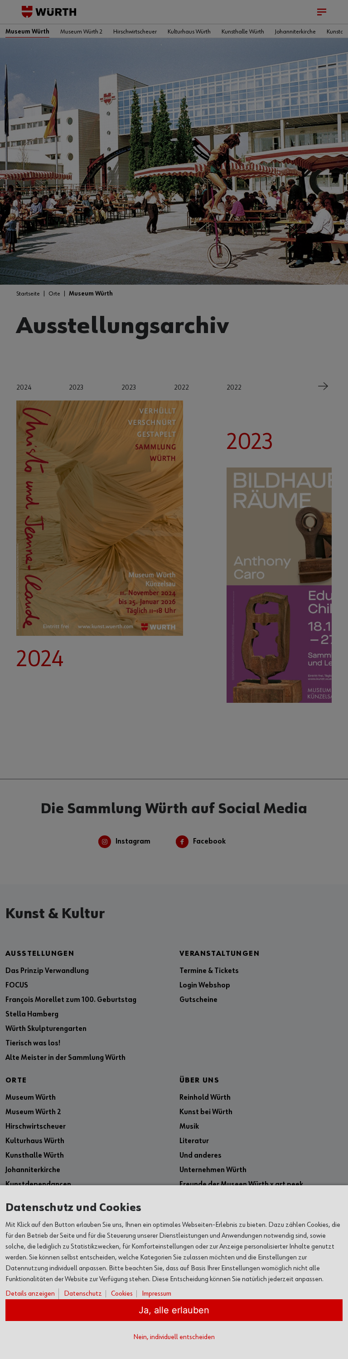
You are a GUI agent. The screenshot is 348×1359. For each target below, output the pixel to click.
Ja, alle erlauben (174, 1310)
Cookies (122, 1293)
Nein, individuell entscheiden (174, 1337)
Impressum (156, 1293)
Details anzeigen (30, 1293)
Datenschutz (83, 1293)
